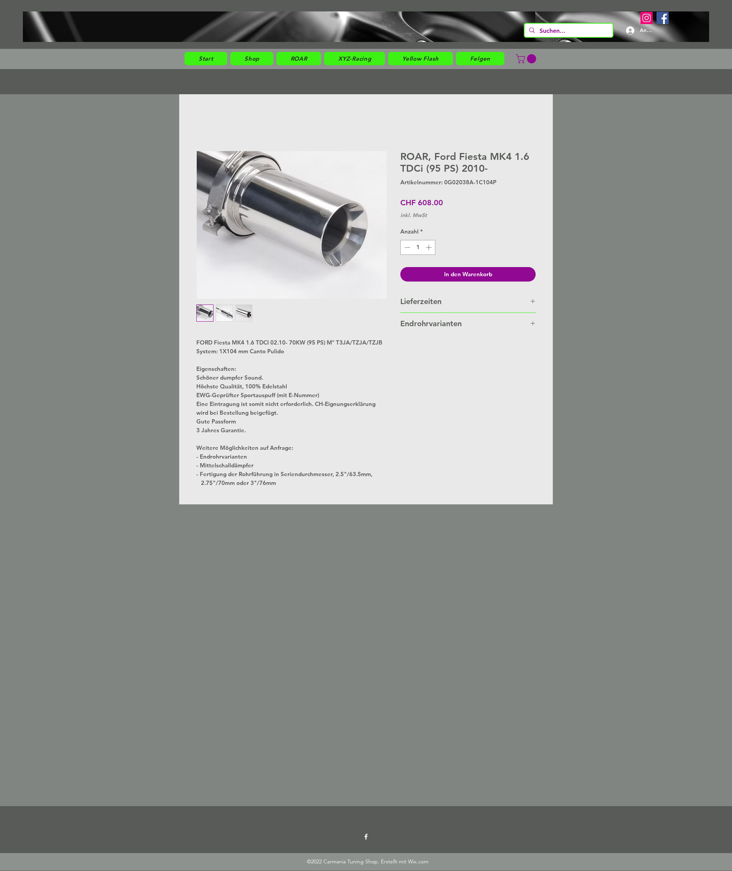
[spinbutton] (418, 247)
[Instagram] (646, 18)
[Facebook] (663, 18)
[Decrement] (406, 247)
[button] (251, 58)
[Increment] (429, 247)
